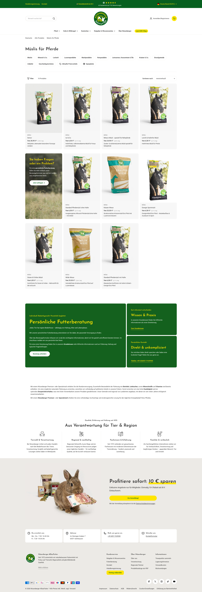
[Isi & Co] (81, 108)
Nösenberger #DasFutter (39, 589)
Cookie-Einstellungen (146, 589)
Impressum (103, 589)
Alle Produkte (39, 38)
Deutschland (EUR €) (167, 4)
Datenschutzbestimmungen (145, 504)
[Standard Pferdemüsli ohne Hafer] (81, 178)
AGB (122, 589)
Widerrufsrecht (131, 589)
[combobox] (41, 18)
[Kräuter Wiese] (120, 178)
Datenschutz (114, 589)
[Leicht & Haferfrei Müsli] (158, 108)
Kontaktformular (151, 536)
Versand (72, 589)
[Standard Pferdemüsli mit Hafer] (120, 247)
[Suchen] (54, 18)
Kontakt (44, 4)
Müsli (29, 135)
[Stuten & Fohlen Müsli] (43, 247)
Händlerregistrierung (32, 4)
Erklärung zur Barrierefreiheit (167, 589)
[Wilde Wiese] (81, 247)
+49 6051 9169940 (114, 536)
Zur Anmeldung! (133, 498)
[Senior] (43, 108)
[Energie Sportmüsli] (158, 178)
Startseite (28, 38)
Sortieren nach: (147, 78)
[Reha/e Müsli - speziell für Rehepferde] (120, 108)
